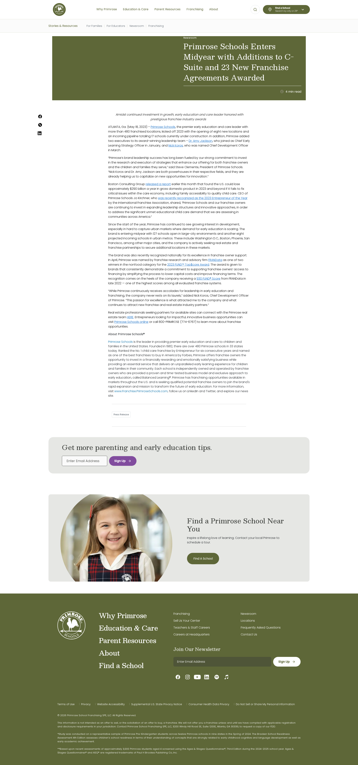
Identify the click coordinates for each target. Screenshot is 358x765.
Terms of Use (66, 704)
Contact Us (249, 634)
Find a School (121, 665)
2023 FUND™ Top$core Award (188, 264)
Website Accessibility (111, 704)
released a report (158, 184)
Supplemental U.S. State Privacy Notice (156, 704)
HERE (130, 317)
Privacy (86, 704)
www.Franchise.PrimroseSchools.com (141, 391)
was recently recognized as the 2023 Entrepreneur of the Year (202, 198)
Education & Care (128, 627)
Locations (248, 620)
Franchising (156, 26)
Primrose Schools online (131, 322)
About (109, 652)
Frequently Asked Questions (261, 627)
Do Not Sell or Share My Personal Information (265, 704)
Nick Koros (175, 145)
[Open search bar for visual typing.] (255, 9)
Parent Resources (127, 640)
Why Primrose (123, 615)
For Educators (116, 26)
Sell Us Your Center (186, 620)
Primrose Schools (163, 127)
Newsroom (137, 26)
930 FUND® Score (208, 278)
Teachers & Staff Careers (191, 627)
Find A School (203, 558)
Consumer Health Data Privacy (209, 704)
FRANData (215, 260)
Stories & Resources (63, 26)
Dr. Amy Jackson (200, 141)
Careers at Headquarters (191, 634)
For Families (94, 26)
